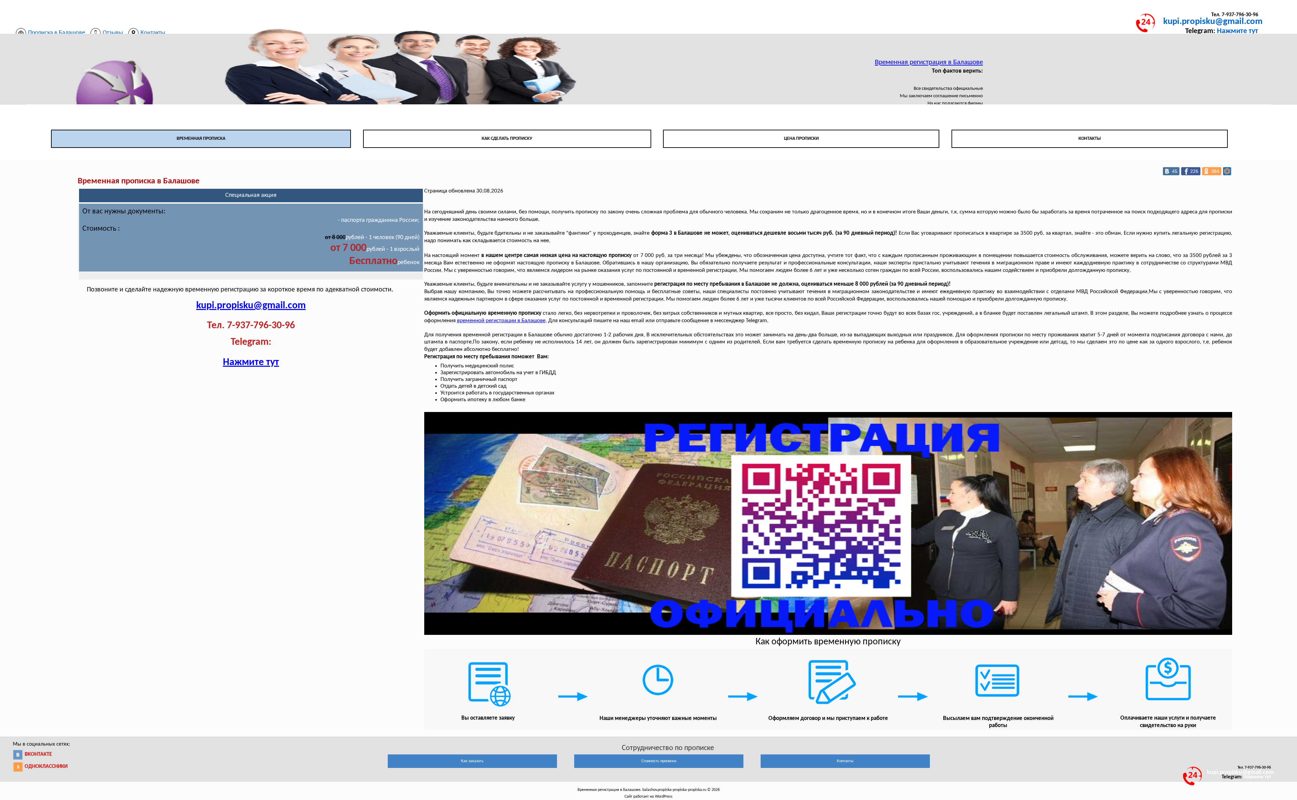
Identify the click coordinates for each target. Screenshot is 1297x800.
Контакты (1089, 138)
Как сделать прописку (507, 138)
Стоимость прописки (658, 761)
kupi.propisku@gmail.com (1213, 21)
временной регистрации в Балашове (501, 321)
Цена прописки (801, 138)
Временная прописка (201, 138)
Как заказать (472, 761)
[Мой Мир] (1227, 171)
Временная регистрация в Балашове (929, 62)
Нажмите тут (1237, 31)
